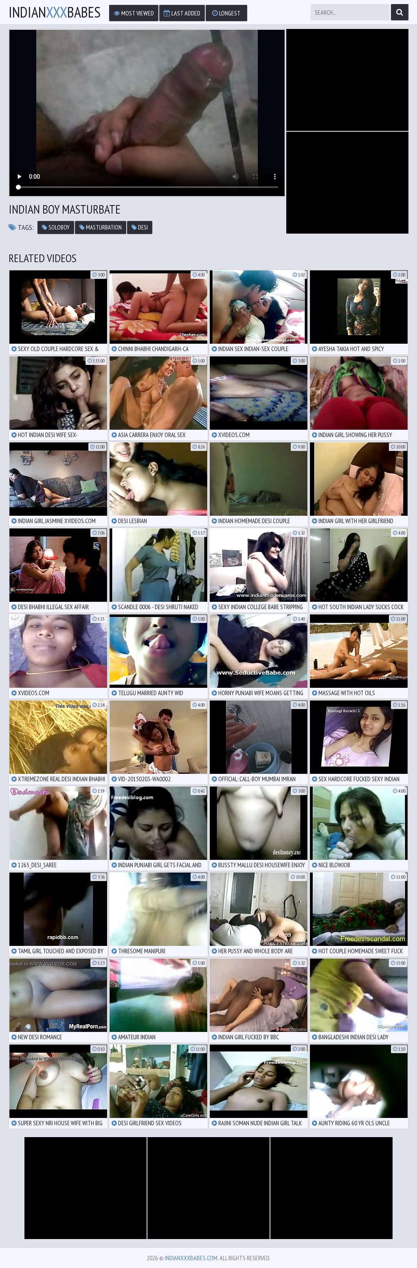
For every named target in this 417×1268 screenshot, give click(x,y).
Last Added (185, 13)
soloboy (58, 227)
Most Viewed (137, 13)
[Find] (399, 12)
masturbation (103, 227)
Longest (229, 13)
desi (142, 227)
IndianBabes (55, 12)
